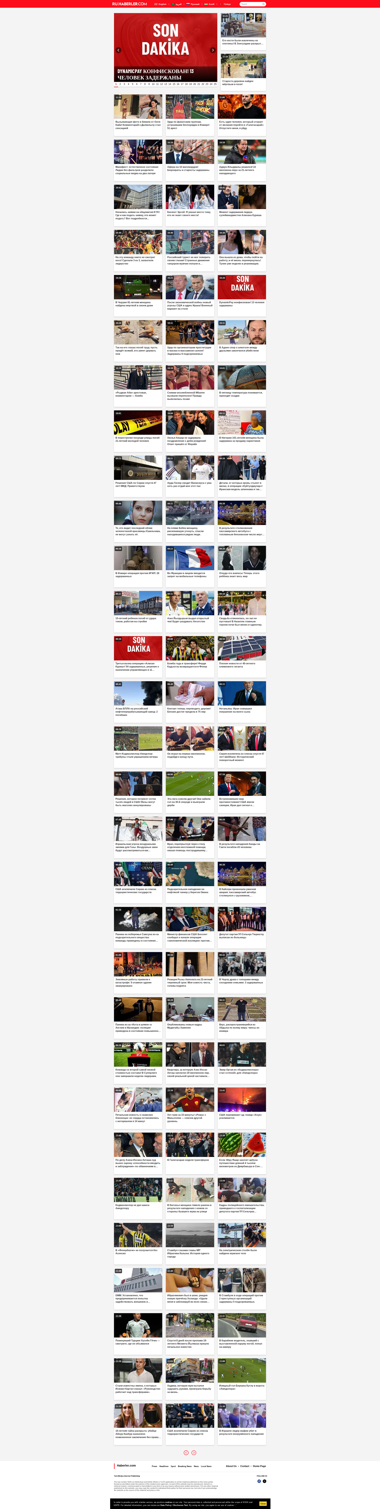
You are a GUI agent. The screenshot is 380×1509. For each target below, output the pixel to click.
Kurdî (211, 4)
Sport (173, 1466)
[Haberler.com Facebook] (259, 1483)
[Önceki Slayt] (118, 50)
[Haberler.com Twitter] (264, 1483)
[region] (190, 1503)
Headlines (163, 1466)
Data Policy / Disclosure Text (174, 1505)
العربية (178, 4)
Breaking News (185, 1466)
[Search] (263, 4)
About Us (231, 1466)
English (162, 4)
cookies (168, 1502)
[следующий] (193, 1453)
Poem (154, 1466)
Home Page (259, 1466)
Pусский (195, 4)
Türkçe (227, 4)
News (196, 1466)
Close (263, 1504)
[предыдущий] (187, 1453)
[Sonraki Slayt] (213, 50)
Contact (244, 1466)
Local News (206, 1466)
